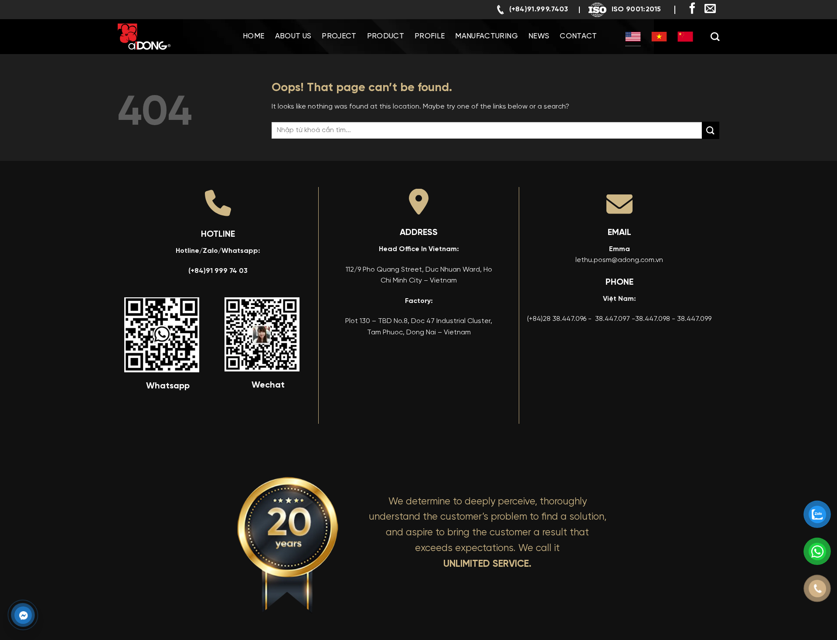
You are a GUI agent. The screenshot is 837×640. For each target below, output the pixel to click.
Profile (430, 36)
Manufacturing (486, 36)
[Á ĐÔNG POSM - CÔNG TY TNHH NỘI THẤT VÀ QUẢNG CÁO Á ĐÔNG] (161, 37)
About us (293, 36)
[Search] (715, 36)
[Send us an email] (710, 9)
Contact (578, 36)
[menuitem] (633, 36)
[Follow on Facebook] (692, 9)
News (538, 36)
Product (385, 36)
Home (253, 36)
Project (339, 36)
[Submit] (710, 130)
